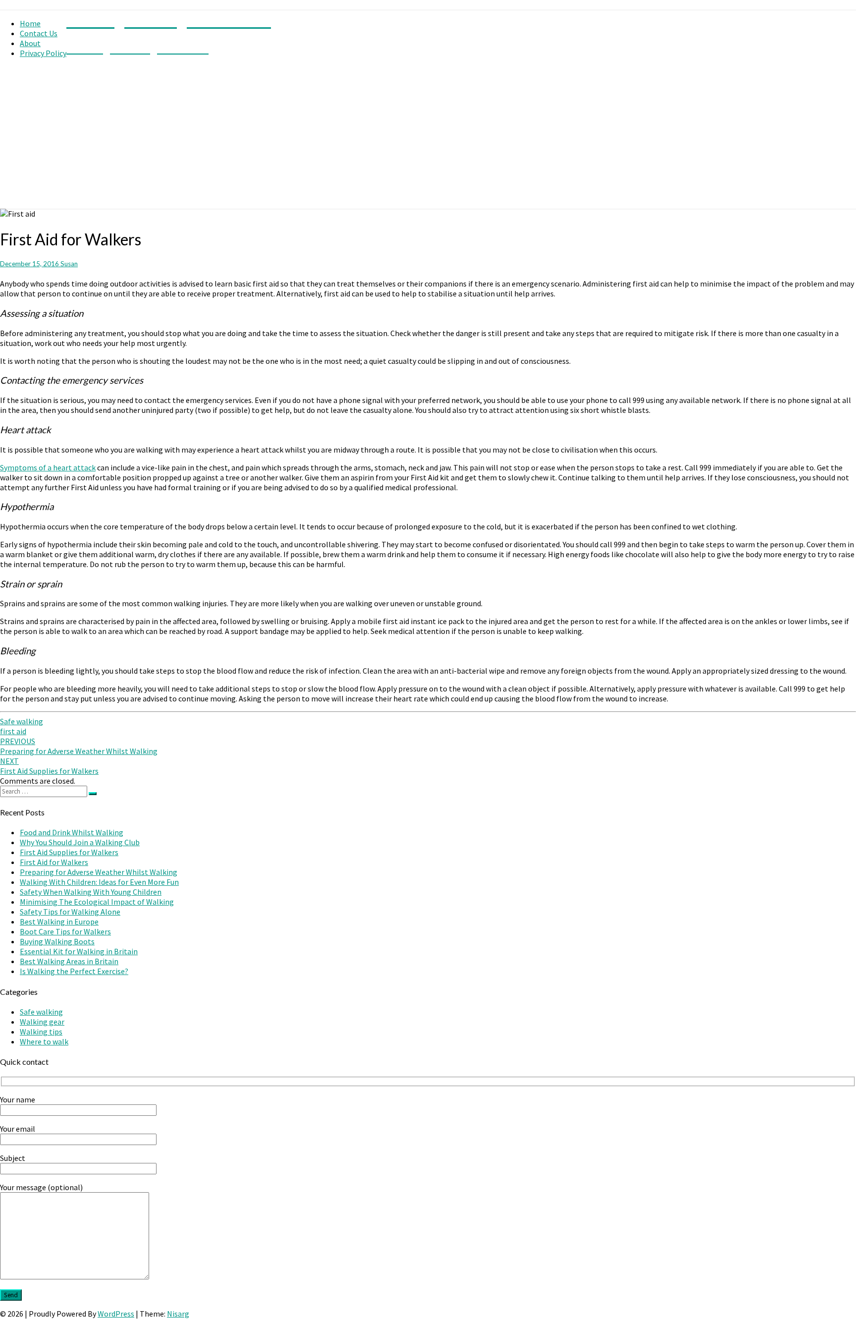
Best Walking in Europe (59, 921)
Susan (69, 264)
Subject (12, 1158)
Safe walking (21, 721)
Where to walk (44, 1041)
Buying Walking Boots (57, 941)
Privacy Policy (43, 53)
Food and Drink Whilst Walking (71, 832)
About (30, 43)
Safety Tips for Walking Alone (70, 912)
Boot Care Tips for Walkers (65, 931)
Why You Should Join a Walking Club (80, 842)
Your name (17, 1099)
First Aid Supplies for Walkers (49, 766)
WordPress (116, 1314)
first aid (13, 731)
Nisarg (178, 1314)
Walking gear (42, 1022)
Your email (17, 1129)
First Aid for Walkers (54, 862)
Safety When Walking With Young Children (90, 892)
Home (30, 23)
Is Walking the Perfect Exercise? (74, 971)
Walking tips (41, 1032)
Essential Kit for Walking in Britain (79, 951)
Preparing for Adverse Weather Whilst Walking (79, 746)
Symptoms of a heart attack (48, 467)
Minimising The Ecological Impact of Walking (97, 902)
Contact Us (38, 33)
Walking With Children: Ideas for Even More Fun (99, 882)
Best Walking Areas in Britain (69, 961)
